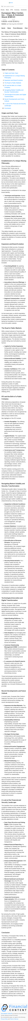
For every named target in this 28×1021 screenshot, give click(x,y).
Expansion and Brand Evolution (13, 80)
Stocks (2, 9)
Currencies (24, 9)
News (7, 9)
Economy (17, 9)
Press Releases (18, 28)
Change (13, 19)
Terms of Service (14, 1019)
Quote (3, 28)
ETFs (11, 9)
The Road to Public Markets (12, 83)
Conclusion (7, 108)
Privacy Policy (4, 1019)
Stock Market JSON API (6, 1013)
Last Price (4, 19)
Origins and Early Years (11, 73)
